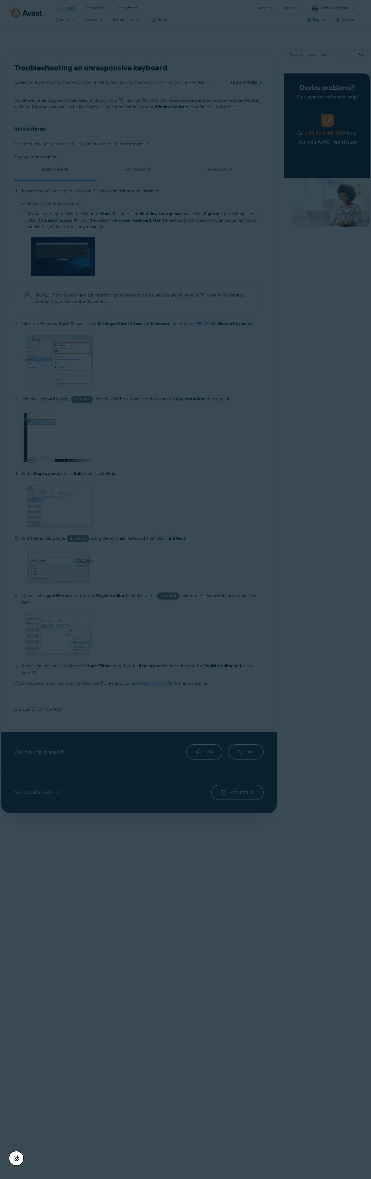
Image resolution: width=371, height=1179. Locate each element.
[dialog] (185, 589)
